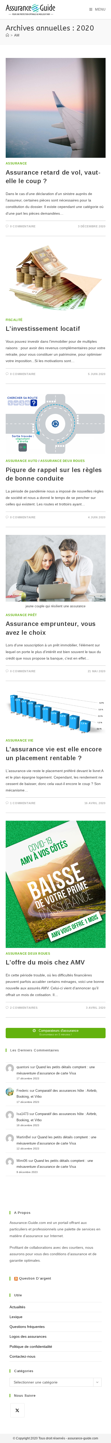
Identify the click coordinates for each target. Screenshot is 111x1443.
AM (16, 35)
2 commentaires (23, 1007)
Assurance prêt (21, 615)
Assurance (16, 163)
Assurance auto (21, 461)
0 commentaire (23, 226)
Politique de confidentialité (31, 1346)
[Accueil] (7, 35)
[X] (17, 1410)
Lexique (16, 1317)
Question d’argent (35, 1278)
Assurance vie (20, 740)
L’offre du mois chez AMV (45, 962)
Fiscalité (14, 320)
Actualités (17, 1307)
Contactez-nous (22, 1356)
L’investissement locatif (43, 328)
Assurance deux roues (62, 461)
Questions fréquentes (27, 1327)
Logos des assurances (28, 1336)
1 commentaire (23, 803)
